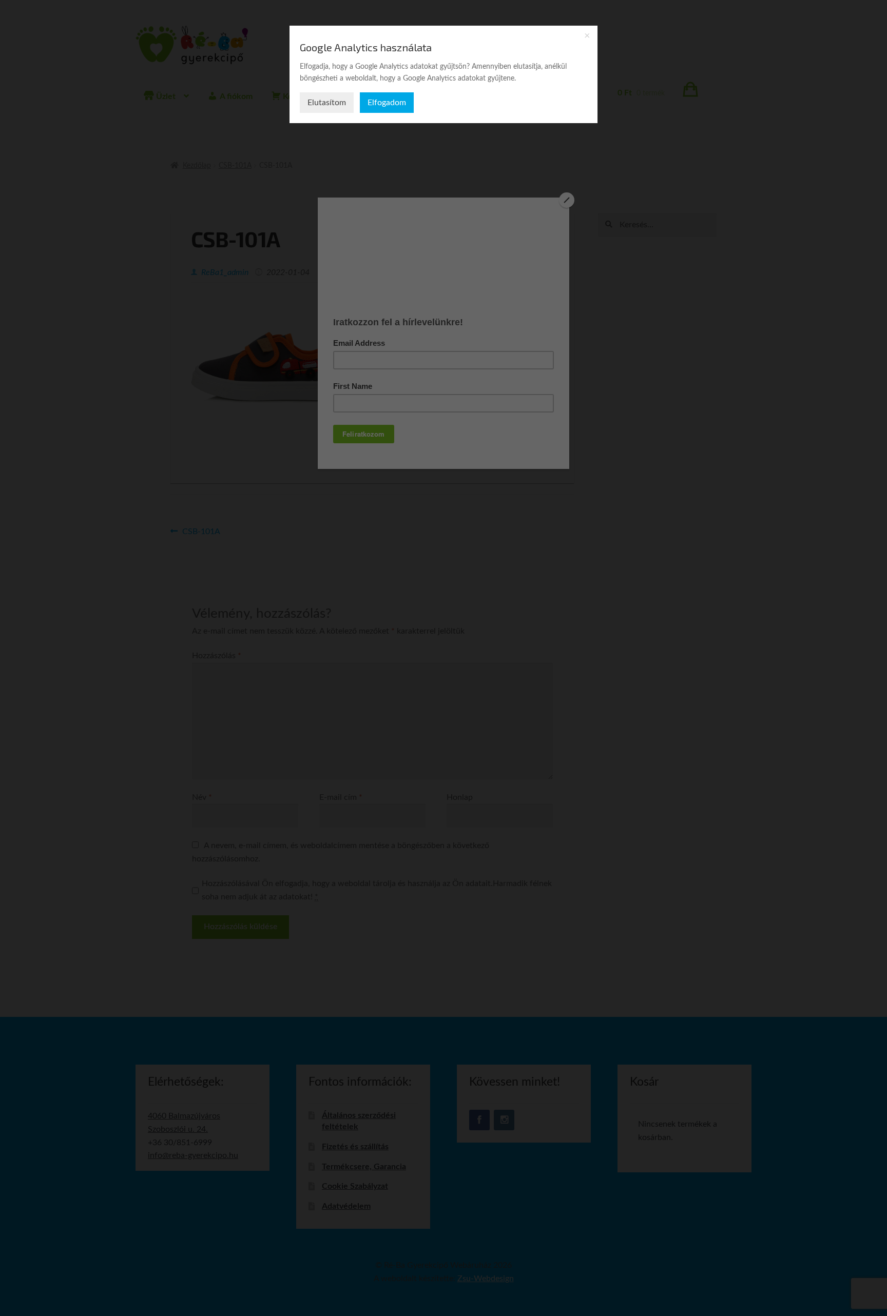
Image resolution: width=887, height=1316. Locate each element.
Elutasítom (326, 103)
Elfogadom (387, 103)
